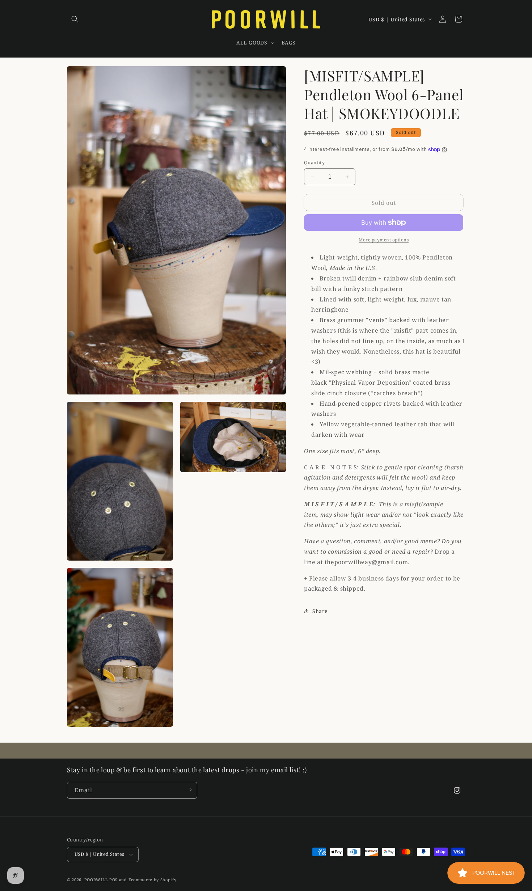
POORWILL (96, 879)
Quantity (314, 162)
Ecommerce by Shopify (152, 879)
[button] (75, 19)
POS (113, 879)
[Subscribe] (189, 789)
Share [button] (320, 611)
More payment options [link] (384, 240)
